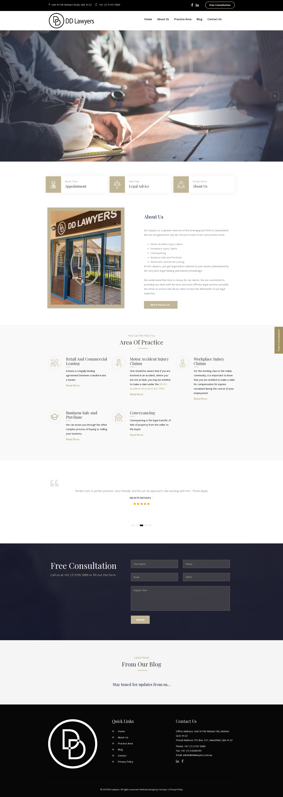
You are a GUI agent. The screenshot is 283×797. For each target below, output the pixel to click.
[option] (141, 96)
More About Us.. (161, 305)
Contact (122, 755)
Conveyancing (142, 412)
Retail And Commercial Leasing (86, 361)
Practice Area (182, 19)
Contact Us (215, 19)
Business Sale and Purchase (81, 415)
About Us (163, 19)
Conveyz (163, 789)
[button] (133, 525)
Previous (8, 96)
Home (148, 19)
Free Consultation (219, 5)
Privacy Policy (125, 761)
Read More (72, 385)
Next (275, 96)
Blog (199, 19)
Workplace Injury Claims (209, 361)
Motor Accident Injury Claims (149, 361)
